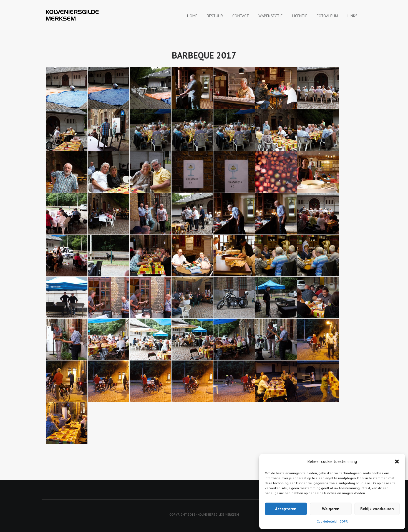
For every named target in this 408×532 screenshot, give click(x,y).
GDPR (343, 521)
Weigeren (330, 508)
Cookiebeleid (327, 521)
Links (352, 15)
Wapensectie (270, 15)
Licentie (299, 15)
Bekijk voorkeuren (377, 508)
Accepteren (285, 508)
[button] (397, 461)
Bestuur (215, 15)
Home (192, 15)
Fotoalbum (327, 15)
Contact (240, 15)
